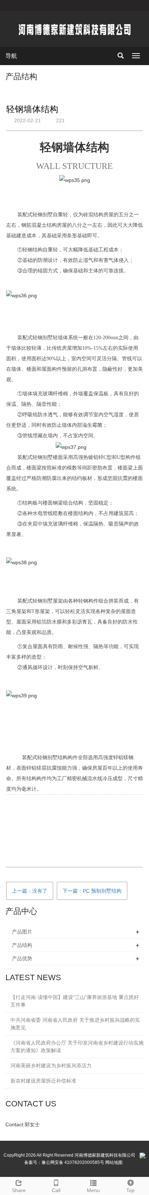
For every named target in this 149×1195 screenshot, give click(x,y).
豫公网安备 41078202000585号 (73, 1162)
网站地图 (114, 1162)
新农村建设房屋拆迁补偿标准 (43, 1081)
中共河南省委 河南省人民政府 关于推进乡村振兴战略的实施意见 (75, 1023)
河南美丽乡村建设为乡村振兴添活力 (50, 1065)
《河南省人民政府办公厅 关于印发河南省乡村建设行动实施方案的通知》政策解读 (77, 1046)
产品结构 (22, 945)
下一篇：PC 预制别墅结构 (92, 891)
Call (56, 1190)
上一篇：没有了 (29, 891)
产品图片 (22, 932)
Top (130, 1190)
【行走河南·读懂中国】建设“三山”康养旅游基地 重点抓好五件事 (74, 1001)
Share (19, 1190)
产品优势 (22, 958)
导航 (11, 56)
